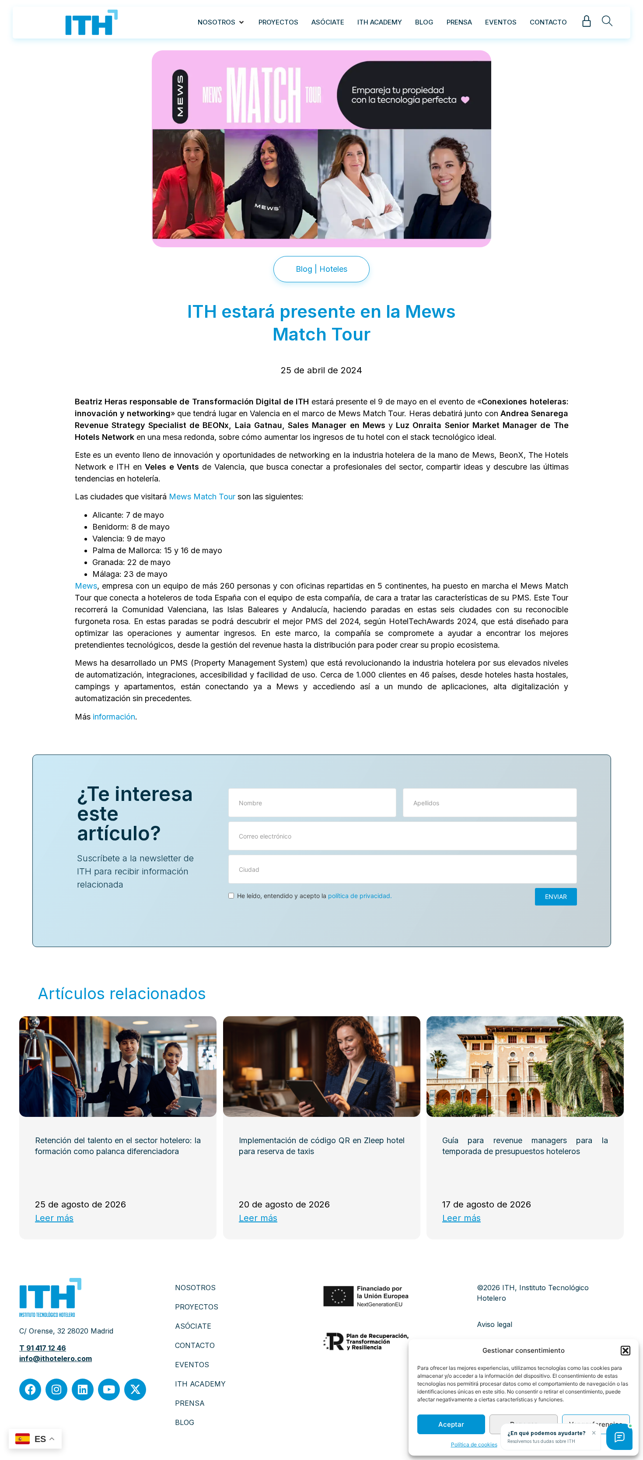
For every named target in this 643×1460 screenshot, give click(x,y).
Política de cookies (474, 1444)
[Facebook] (30, 1389)
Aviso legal (494, 1324)
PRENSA (190, 1403)
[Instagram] (56, 1389)
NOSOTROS (195, 1287)
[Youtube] (109, 1389)
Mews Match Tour (202, 496)
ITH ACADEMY (200, 1383)
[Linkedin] (83, 1389)
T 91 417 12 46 (42, 1348)
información (114, 716)
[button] (625, 1350)
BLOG (184, 1422)
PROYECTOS (196, 1306)
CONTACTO (195, 1345)
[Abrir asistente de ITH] (619, 1437)
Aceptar (451, 1424)
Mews (86, 585)
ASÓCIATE (193, 1326)
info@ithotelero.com (55, 1358)
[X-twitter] (135, 1389)
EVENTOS (192, 1364)
